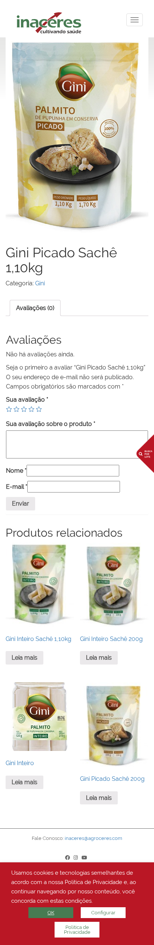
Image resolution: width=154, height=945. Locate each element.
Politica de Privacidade (77, 929)
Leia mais (24, 657)
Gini (40, 283)
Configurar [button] (103, 912)
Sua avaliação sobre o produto (50, 423)
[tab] (35, 308)
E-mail (16, 486)
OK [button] (50, 912)
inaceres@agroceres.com (93, 838)
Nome (16, 470)
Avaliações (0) (35, 308)
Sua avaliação (27, 399)
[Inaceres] (82, 21)
